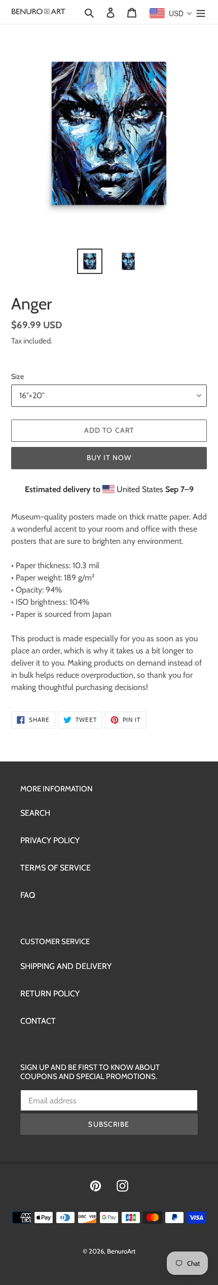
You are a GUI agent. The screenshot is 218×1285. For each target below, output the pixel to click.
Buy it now (109, 457)
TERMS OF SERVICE (55, 868)
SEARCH (35, 813)
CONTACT (38, 1021)
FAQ (27, 895)
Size (17, 376)
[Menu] (200, 12)
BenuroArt (121, 1251)
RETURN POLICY (50, 993)
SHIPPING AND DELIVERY (66, 966)
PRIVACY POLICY (50, 840)
